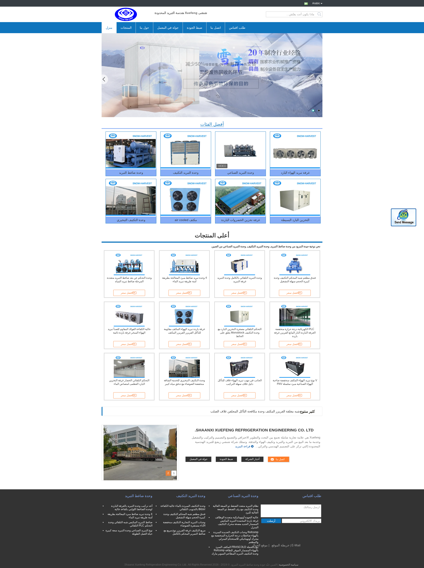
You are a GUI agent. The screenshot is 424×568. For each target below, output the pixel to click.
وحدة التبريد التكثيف (186, 172)
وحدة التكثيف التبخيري (131, 220)
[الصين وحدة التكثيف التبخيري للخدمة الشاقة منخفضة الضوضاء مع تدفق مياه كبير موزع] (184, 367)
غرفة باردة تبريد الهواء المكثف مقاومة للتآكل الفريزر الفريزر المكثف (184, 331)
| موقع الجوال (260, 545)
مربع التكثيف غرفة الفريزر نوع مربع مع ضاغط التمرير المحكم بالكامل (184, 532)
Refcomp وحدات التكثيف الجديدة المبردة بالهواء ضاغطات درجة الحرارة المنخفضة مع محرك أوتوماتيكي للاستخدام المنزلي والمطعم (234, 537)
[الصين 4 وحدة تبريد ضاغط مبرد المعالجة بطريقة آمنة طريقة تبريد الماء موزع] (184, 264)
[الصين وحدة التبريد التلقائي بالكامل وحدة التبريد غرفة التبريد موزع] (239, 264)
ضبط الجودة (194, 27)
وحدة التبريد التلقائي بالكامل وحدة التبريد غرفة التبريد (239, 279)
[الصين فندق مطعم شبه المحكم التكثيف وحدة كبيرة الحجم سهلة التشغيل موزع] (294, 264)
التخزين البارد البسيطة (295, 220)
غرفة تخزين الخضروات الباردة (240, 220)
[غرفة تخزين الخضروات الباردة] (240, 198)
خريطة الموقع (281, 545)
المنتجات (126, 27)
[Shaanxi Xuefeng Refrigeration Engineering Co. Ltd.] (126, 14)
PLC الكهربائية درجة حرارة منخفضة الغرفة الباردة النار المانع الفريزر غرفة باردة (295, 333)
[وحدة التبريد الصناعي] (240, 150)
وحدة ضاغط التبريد (131, 172)
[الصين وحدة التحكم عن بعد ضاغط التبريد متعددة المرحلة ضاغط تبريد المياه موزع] (129, 264)
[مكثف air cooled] (185, 198)
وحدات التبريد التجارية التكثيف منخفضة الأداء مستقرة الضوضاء (184, 524)
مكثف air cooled (186, 220)
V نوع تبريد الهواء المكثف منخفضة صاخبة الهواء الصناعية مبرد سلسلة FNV (295, 382)
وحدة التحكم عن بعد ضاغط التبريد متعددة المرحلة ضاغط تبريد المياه (129, 279)
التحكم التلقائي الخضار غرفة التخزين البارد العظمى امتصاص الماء (129, 382)
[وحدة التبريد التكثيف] (185, 150)
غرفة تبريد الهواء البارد (295, 172)
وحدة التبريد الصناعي (240, 172)
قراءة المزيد (242, 446)
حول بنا (144, 27)
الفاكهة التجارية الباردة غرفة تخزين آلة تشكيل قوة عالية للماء (261, 411)
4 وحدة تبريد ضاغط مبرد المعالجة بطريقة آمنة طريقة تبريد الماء (184, 279)
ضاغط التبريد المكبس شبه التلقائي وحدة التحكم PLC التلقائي (130, 524)
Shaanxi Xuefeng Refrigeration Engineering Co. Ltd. (254, 430)
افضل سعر (127, 292)
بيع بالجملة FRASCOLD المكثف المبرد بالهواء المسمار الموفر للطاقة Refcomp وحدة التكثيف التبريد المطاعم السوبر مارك (235, 550)
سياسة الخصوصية (288, 564)
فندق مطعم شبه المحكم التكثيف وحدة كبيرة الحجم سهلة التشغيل (295, 279)
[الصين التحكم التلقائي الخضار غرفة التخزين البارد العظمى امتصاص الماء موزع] (129, 367)
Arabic (316, 3)
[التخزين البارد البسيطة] (295, 198)
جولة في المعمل (168, 27)
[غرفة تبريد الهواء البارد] (295, 150)
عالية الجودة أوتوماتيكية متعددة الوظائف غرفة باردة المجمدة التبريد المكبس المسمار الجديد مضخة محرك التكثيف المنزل (236, 522)
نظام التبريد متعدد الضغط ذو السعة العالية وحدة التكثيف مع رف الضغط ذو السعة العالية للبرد (235, 509)
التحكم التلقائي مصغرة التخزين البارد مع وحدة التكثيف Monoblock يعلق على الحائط (239, 333)
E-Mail (296, 545)
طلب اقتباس (237, 27)
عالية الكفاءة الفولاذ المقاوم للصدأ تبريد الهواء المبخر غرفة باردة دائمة (129, 331)
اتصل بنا (215, 27)
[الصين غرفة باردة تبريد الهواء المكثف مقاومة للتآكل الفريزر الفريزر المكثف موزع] (184, 315)
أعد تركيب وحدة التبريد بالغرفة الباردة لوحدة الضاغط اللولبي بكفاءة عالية (131, 507)
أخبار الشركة (252, 459)
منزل (109, 27)
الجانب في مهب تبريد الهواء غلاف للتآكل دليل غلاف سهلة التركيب (240, 382)
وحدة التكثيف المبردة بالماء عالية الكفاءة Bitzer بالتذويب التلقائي (183, 507)
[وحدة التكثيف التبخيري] (131, 198)
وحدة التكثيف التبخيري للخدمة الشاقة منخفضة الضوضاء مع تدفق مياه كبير (184, 382)
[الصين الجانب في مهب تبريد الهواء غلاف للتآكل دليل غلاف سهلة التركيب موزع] (239, 367)
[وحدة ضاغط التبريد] (131, 150)
